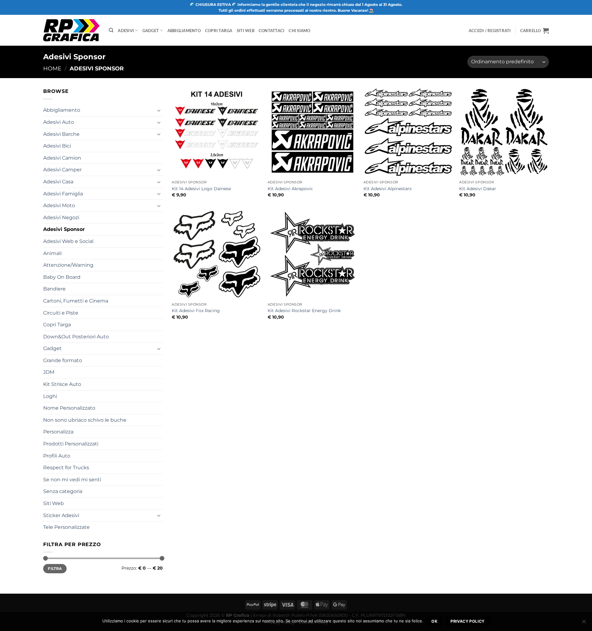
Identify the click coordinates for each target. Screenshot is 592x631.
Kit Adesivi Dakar (477, 188)
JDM (48, 372)
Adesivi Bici (57, 146)
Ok (434, 621)
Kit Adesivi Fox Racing (196, 310)
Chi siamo (299, 30)
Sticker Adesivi (61, 515)
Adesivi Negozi (61, 217)
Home (52, 68)
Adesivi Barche (61, 134)
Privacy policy (467, 621)
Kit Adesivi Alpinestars (388, 188)
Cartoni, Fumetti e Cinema (75, 301)
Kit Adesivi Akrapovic (290, 188)
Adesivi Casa (58, 182)
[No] (583, 623)
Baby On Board (61, 277)
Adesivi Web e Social (68, 241)
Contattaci (272, 30)
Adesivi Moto (59, 205)
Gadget (150, 30)
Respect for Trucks (66, 467)
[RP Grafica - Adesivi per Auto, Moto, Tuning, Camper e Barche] (71, 30)
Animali (52, 253)
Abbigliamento (184, 30)
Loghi (50, 396)
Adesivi (126, 30)
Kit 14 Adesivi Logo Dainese (201, 188)
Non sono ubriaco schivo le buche (84, 420)
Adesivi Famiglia (63, 194)
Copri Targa (218, 30)
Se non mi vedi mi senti (72, 480)
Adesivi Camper (62, 170)
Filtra (55, 568)
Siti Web (245, 30)
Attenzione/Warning (68, 265)
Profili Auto (56, 456)
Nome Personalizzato (69, 408)
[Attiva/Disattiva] (159, 110)
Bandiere (54, 289)
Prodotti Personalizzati (70, 444)
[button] (534, 30)
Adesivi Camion (62, 158)
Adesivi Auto (58, 122)
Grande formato (62, 360)
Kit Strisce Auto (62, 384)
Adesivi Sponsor (64, 229)
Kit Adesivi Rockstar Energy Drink (304, 310)
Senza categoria (62, 491)
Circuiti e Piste (60, 313)
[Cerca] (111, 30)
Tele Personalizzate (66, 527)
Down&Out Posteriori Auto (76, 337)
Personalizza (58, 432)
